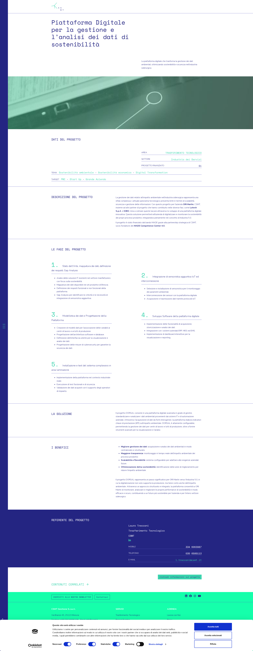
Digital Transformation (152, 172)
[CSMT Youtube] (199, 596)
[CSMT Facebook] (190, 596)
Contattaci (102, 597)
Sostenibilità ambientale (77, 172)
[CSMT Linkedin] (186, 596)
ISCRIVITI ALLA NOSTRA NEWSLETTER (72, 597)
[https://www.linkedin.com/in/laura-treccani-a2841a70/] (129, 540)
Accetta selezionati (213, 635)
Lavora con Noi (174, 615)
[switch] (92, 644)
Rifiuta (213, 644)
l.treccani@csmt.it (189, 560)
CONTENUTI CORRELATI (67, 584)
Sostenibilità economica (115, 172)
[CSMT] (57, 6)
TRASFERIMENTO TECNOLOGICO (183, 152)
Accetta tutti (213, 627)
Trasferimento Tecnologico (128, 615)
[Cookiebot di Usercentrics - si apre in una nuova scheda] (35, 646)
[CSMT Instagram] (195, 596)
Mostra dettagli (156, 644)
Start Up (76, 179)
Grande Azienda (96, 179)
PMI (64, 179)
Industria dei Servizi (186, 159)
